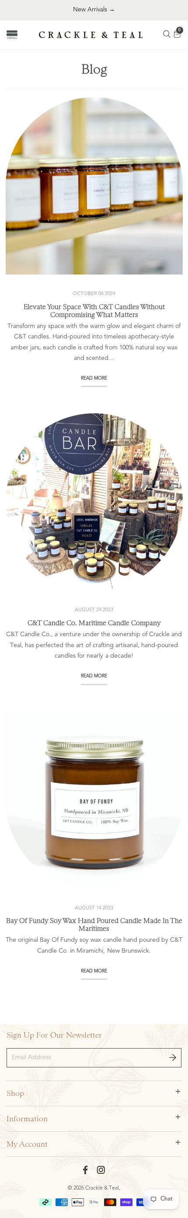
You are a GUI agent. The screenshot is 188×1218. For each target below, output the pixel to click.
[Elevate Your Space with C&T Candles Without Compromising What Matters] (94, 186)
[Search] (167, 35)
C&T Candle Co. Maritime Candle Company (94, 623)
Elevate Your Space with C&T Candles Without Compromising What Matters (94, 311)
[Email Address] (172, 1057)
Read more (94, 379)
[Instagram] (101, 1169)
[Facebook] (85, 1169)
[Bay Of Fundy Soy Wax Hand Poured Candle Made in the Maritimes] (94, 800)
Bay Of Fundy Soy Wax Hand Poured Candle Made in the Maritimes (94, 925)
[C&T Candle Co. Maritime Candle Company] (94, 502)
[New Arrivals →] (94, 10)
